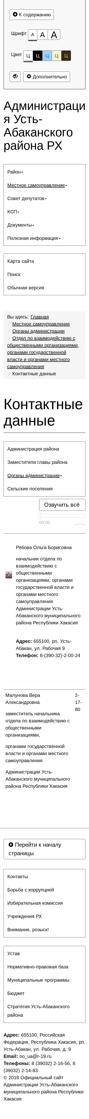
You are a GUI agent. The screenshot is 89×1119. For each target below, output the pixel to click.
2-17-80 (78, 702)
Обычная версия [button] (25, 287)
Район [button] (14, 172)
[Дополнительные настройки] (15, 77)
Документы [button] (19, 225)
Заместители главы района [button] (37, 462)
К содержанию (34, 14)
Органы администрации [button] (33, 475)
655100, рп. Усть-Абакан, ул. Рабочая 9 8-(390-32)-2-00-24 (49, 648)
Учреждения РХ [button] (24, 916)
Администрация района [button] (33, 449)
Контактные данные (34, 373)
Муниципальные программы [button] (38, 980)
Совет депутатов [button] (25, 198)
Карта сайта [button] (20, 261)
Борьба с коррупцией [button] (30, 889)
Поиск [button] (13, 274)
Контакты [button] (17, 876)
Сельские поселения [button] (30, 488)
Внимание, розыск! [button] (28, 929)
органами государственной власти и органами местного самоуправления (36, 753)
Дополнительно (49, 76)
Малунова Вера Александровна (23, 699)
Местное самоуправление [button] (36, 185)
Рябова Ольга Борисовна (44, 547)
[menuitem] (44, 172)
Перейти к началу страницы (35, 848)
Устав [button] (13, 953)
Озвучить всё (62, 504)
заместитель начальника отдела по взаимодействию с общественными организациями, (37, 724)
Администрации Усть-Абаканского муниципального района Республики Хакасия (37, 779)
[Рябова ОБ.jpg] (8, 574)
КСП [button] (12, 211)
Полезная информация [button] (32, 238)
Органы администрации (38, 331)
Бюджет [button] (15, 993)
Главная (40, 316)
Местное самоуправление (41, 324)
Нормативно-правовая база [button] (37, 966)
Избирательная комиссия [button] (35, 903)
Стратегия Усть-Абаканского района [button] (38, 1011)
